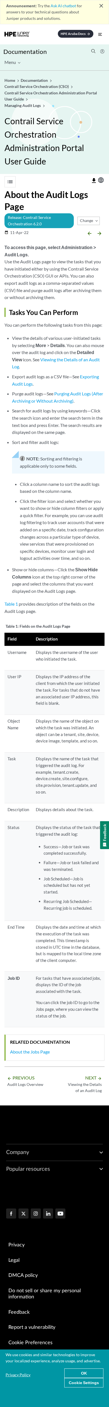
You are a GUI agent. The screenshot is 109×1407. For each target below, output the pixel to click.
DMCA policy (23, 1275)
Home (10, 80)
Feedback (19, 1312)
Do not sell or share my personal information (44, 1294)
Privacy (16, 1245)
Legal (14, 1260)
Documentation (25, 51)
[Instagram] (36, 1214)
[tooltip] (94, 180)
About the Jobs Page (30, 1051)
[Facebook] (11, 1214)
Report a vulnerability (31, 1327)
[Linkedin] (48, 1214)
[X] (23, 1214)
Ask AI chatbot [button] (63, 5)
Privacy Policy (18, 1375)
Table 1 (11, 603)
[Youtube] (60, 1214)
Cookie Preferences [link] (30, 1342)
